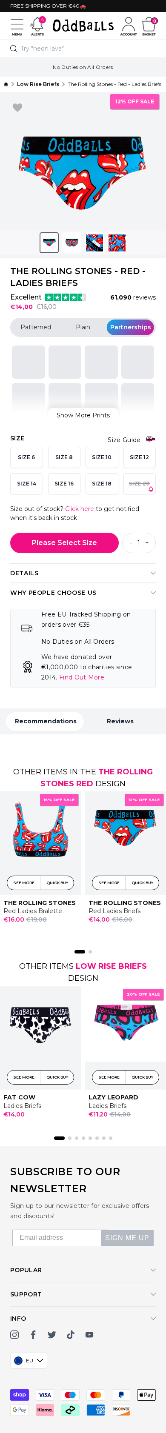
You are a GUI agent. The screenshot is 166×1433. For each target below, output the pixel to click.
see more (23, 882)
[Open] (17, 25)
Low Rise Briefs (111, 966)
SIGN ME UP (127, 1238)
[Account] (128, 25)
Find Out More (81, 677)
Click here (79, 509)
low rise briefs (38, 84)
